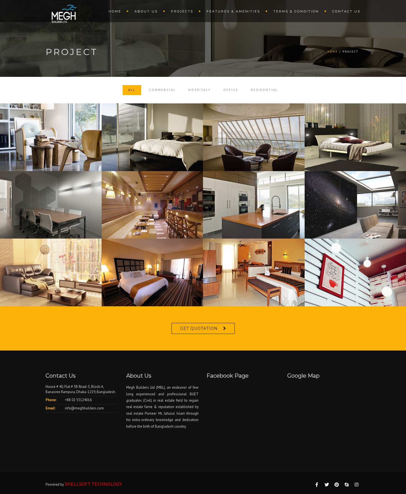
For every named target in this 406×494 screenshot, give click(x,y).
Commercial (162, 90)
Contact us (346, 11)
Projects (182, 11)
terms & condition (296, 11)
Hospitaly (199, 90)
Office (230, 90)
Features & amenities (233, 11)
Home (115, 11)
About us (146, 11)
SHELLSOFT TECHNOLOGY (93, 484)
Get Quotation (199, 328)
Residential (264, 90)
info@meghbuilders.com (84, 408)
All (132, 90)
